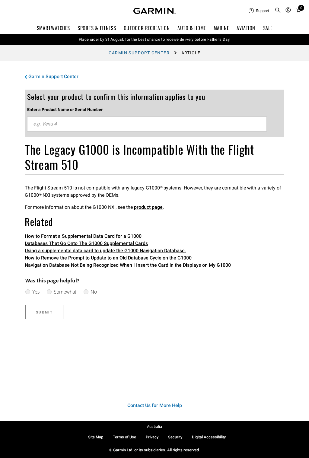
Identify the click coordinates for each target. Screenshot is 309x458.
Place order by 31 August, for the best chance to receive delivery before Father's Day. (155, 39)
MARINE (221, 28)
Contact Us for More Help (154, 405)
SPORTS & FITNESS (97, 28)
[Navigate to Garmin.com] (154, 11)
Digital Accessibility (209, 437)
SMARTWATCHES (53, 28)
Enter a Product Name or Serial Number (65, 109)
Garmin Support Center (139, 52)
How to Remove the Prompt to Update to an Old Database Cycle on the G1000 (108, 258)
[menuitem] (259, 11)
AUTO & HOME (191, 28)
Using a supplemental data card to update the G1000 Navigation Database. (105, 250)
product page (148, 207)
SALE (267, 28)
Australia (154, 426)
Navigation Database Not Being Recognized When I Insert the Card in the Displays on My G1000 (128, 265)
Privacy (152, 437)
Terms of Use (124, 437)
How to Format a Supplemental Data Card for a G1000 (83, 236)
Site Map (95, 437)
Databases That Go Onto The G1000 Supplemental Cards (86, 243)
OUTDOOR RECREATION (147, 28)
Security (175, 437)
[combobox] (147, 124)
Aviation (246, 28)
